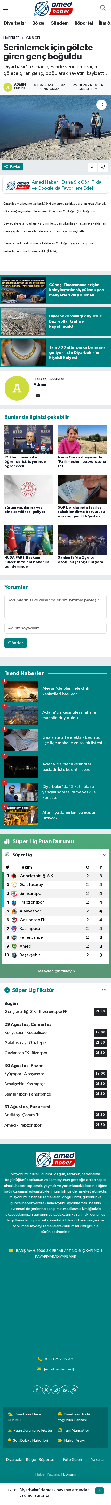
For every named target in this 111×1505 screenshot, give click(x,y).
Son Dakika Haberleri (30, 1440)
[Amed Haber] (53, 8)
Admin (40, 384)
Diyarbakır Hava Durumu (24, 1417)
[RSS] (74, 1389)
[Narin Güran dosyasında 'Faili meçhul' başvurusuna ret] (82, 439)
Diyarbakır (15, 23)
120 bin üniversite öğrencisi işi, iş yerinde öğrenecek (25, 462)
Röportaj (84, 23)
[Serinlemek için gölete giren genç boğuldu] (55, 127)
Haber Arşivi (74, 1440)
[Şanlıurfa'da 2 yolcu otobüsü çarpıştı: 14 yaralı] (82, 540)
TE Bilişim (68, 1474)
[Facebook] (37, 1389)
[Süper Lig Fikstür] (104, 990)
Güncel (33, 38)
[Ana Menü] (5, 8)
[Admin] (16, 388)
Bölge (38, 23)
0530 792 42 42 (59, 1359)
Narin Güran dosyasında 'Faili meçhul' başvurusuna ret (82, 462)
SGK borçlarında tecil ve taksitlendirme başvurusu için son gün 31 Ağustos (81, 512)
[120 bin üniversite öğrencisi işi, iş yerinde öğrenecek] (28, 439)
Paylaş (15, 166)
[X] (46, 1389)
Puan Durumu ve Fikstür (33, 1430)
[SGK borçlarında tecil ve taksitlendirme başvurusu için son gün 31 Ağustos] (82, 489)
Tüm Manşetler (76, 1430)
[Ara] (103, 8)
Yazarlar (98, 1460)
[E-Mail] (38, 396)
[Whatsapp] (65, 1389)
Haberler (11, 38)
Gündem (59, 23)
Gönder (15, 643)
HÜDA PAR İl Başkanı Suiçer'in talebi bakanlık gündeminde (26, 562)
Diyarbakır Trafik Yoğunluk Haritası (74, 1417)
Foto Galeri (72, 1460)
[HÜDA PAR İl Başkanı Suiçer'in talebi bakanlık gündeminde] (28, 540)
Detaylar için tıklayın (55, 971)
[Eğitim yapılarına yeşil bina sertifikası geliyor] (28, 489)
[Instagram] (55, 1389)
